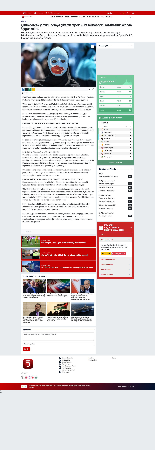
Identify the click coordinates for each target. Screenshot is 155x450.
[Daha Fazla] (33, 89)
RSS (25, 386)
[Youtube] (32, 377)
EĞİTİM (52, 17)
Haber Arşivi (65, 372)
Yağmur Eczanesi (107, 274)
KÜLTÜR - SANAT (85, 17)
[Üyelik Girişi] (132, 13)
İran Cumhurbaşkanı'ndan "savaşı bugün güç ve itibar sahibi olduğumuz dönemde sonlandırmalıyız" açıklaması (82, 296)
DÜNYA (67, 17)
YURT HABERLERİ (107, 17)
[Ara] (129, 17)
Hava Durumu (66, 360)
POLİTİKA (95, 17)
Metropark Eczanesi (108, 259)
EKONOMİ (59, 17)
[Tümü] (131, 46)
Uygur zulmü (27, 231)
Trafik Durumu (66, 364)
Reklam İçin (93, 360)
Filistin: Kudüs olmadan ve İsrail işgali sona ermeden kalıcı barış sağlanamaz (57, 318)
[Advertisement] (115, 61)
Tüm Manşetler (66, 368)
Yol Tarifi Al (106, 254)
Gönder (26, 349)
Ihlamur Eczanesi (107, 240)
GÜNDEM (74, 17)
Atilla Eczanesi (106, 269)
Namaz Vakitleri (66, 362)
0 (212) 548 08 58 (119, 254)
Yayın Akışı (39, 13)
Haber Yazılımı (122, 386)
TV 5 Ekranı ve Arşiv (54, 13)
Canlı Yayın (28, 13)
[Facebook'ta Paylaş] (23, 89)
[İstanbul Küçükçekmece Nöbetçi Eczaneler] (131, 228)
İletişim (92, 358)
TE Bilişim (131, 386)
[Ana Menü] (133, 17)
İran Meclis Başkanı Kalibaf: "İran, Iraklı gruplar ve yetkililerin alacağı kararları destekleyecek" (34, 295)
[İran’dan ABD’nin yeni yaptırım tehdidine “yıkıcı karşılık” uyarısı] (58, 286)
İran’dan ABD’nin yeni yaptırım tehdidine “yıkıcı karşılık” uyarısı (57, 294)
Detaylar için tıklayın (115, 162)
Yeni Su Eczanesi (107, 264)
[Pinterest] (26, 377)
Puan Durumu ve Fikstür (69, 366)
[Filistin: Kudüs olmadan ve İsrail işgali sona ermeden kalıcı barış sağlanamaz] (58, 309)
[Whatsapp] (36, 377)
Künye (114, 358)
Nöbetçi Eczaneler (67, 358)
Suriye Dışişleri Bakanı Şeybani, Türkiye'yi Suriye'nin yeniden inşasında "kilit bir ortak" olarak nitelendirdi (33, 319)
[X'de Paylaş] (26, 89)
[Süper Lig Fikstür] (131, 169)
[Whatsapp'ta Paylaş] (29, 89)
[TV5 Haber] (28, 16)
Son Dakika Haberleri (68, 370)
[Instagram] (29, 377)
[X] (22, 377)
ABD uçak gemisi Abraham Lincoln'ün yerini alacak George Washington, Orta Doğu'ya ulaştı (81, 318)
